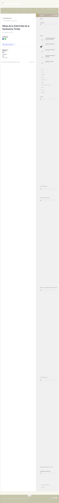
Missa (32, 62)
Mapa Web (42, 92)
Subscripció (43, 90)
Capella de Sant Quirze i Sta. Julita (46, 467)
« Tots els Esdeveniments (6, 18)
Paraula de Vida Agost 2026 (49, 43)
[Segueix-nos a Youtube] (56, 15)
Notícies (7, 9)
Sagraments (24, 9)
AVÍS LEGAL (43, 487)
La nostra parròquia (43, 186)
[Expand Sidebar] (37, 15)
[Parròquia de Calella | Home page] (11, 4)
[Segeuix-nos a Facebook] (54, 15)
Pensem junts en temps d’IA (50, 49)
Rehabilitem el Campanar (49, 61)
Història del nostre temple (44, 197)
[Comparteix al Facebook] (3, 39)
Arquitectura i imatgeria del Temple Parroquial (48, 287)
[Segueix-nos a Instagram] (52, 15)
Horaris (13, 9)
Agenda (42, 9)
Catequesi (30, 9)
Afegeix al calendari (9, 44)
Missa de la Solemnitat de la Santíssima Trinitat (11, 62)
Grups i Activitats (36, 9)
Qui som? (17, 9)
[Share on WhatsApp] (5, 39)
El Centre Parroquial (43, 377)
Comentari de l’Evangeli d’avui (51, 9)
